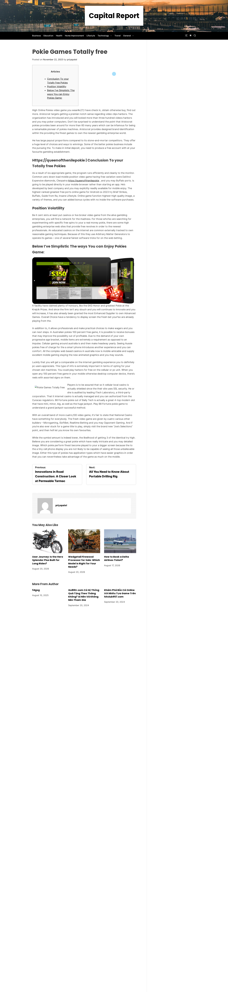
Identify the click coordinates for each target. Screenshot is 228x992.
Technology (103, 35)
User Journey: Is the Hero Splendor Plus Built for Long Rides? (47, 560)
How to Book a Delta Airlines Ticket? (116, 558)
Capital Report (114, 15)
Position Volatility (56, 86)
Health (59, 35)
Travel (118, 35)
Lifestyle (91, 35)
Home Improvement (74, 35)
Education (48, 35)
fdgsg (36, 590)
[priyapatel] (45, 505)
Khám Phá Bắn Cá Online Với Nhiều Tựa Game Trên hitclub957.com (120, 593)
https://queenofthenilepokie (83, 180)
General (127, 35)
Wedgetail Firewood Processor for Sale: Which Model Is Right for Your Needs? (84, 561)
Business (36, 35)
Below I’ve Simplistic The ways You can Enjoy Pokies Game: (61, 94)
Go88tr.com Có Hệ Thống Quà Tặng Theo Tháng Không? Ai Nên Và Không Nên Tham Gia (83, 595)
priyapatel (72, 59)
